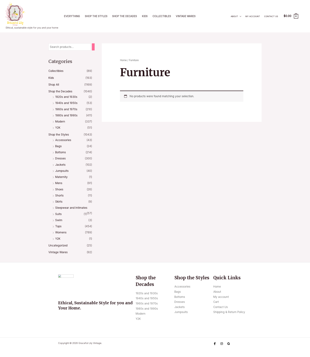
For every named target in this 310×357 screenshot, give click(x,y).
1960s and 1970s (66, 109)
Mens (58, 183)
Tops (58, 226)
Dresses (60, 158)
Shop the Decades (124, 16)
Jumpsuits (62, 170)
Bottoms (60, 152)
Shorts (59, 195)
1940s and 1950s (66, 103)
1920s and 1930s (66, 96)
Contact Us (271, 16)
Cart (216, 301)
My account (252, 16)
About (234, 16)
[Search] (93, 47)
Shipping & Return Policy (229, 312)
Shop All (53, 84)
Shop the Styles (96, 16)
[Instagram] (221, 343)
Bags (58, 146)
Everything (72, 16)
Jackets (60, 164)
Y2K (57, 127)
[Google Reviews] (228, 343)
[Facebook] (214, 343)
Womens (61, 232)
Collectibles (162, 16)
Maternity (61, 177)
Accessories (63, 140)
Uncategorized (57, 245)
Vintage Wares (186, 16)
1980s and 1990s (66, 115)
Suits (58, 214)
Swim (58, 220)
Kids (145, 16)
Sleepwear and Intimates (71, 207)
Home (123, 60)
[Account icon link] (302, 16)
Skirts (58, 201)
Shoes (59, 189)
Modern (60, 121)
